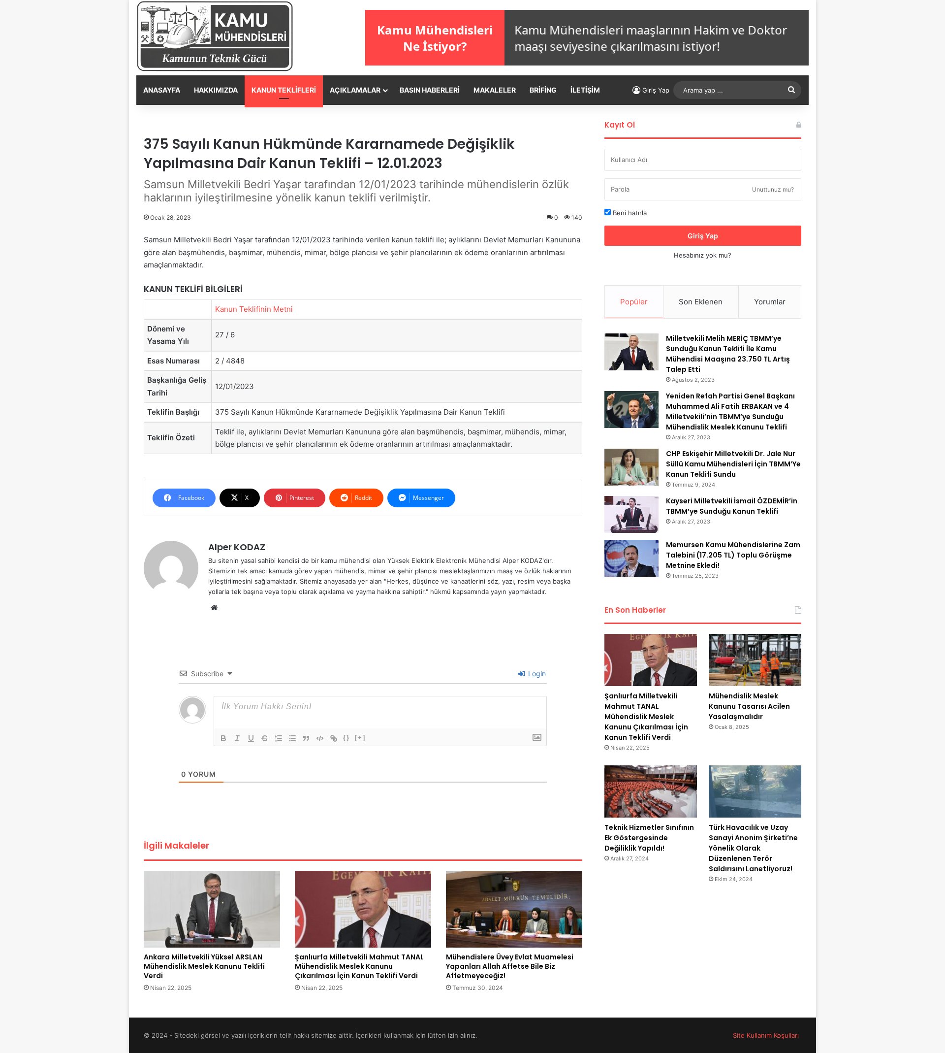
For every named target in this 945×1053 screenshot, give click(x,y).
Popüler (634, 301)
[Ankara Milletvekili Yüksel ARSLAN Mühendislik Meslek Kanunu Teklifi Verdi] (212, 909)
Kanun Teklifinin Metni (254, 309)
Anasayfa (161, 90)
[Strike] (265, 738)
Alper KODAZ (236, 547)
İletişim (585, 90)
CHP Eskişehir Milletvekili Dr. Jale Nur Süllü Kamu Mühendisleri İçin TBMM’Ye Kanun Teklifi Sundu (733, 464)
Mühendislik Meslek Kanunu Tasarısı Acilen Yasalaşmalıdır (749, 706)
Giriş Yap (703, 235)
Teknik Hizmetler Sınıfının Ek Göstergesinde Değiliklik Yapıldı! (649, 838)
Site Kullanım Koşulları (766, 1035)
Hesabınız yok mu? (702, 255)
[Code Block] (320, 738)
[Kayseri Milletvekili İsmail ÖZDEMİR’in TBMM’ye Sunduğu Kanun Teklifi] (631, 514)
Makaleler (494, 90)
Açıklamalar (355, 90)
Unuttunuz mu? (773, 189)
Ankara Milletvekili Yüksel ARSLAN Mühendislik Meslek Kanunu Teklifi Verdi (204, 966)
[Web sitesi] (214, 608)
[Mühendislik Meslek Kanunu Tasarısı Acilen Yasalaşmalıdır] (755, 660)
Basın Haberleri (430, 90)
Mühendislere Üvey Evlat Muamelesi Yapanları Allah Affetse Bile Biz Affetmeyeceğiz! (509, 966)
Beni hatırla (629, 213)
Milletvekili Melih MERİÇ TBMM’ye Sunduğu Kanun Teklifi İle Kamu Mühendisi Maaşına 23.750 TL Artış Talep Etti (728, 353)
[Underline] (251, 738)
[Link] (334, 738)
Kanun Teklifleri (284, 90)
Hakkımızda (216, 90)
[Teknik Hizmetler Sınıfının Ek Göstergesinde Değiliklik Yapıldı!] (650, 791)
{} (346, 737)
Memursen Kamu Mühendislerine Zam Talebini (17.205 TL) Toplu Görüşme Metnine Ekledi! (733, 555)
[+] (360, 737)
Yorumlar (770, 301)
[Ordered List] (278, 738)
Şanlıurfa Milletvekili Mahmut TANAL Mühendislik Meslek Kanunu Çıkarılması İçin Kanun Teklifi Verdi (359, 966)
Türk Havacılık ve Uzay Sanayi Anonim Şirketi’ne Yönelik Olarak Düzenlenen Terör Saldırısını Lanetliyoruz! (753, 848)
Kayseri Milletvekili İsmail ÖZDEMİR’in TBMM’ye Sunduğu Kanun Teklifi (731, 506)
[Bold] (223, 738)
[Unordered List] (292, 738)
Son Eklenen (701, 301)
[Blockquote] (306, 738)
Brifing (543, 90)
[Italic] (237, 738)
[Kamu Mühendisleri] (214, 36)
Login (536, 673)
